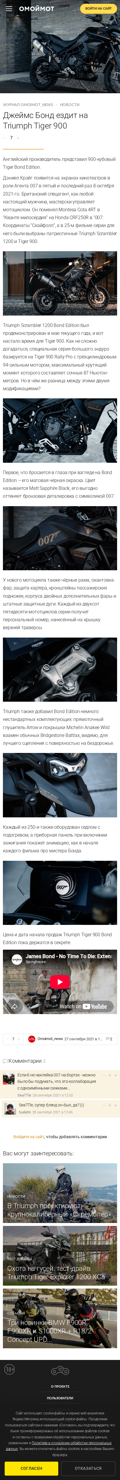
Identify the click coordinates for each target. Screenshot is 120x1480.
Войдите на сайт (28, 1136)
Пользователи (60, 1398)
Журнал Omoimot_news (28, 105)
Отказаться (88, 1468)
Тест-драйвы (19, 1259)
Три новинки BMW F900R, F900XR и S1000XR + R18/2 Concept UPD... (49, 1331)
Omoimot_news (50, 1039)
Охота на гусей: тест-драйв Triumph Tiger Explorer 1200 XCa (56, 1272)
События (16, 1313)
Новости (70, 105)
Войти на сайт (98, 8)
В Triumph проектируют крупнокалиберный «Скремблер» (59, 1210)
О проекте (60, 1386)
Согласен (31, 1468)
